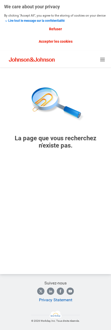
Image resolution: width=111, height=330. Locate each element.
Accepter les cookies (56, 41)
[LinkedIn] (50, 291)
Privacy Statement (55, 299)
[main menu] (102, 59)
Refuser (55, 29)
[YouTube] (70, 291)
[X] (40, 291)
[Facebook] (60, 291)
